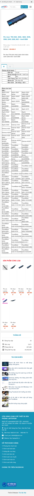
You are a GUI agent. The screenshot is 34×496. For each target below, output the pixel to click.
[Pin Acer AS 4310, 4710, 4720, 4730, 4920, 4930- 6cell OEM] (5, 302)
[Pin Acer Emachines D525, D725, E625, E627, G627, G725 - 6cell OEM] (21, 268)
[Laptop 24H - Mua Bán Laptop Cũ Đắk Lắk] (4, 6)
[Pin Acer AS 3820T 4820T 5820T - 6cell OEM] (13, 301)
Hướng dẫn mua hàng (9, 451)
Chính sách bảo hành (9, 448)
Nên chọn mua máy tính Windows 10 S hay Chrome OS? (20, 387)
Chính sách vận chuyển (9, 457)
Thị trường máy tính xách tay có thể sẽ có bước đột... (20, 373)
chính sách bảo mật (8, 454)
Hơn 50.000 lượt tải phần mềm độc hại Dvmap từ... (20, 383)
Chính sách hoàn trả (9, 459)
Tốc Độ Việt (22, 493)
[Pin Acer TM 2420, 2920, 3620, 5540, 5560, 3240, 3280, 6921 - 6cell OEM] (17, 19)
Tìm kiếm (25, 7)
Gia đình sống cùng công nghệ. (18, 403)
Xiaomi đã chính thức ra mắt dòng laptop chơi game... (20, 363)
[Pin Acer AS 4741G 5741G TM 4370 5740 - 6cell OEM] (13, 268)
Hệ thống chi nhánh (7, 1)
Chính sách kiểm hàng (9, 462)
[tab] (4, 66)
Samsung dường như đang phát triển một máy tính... (20, 378)
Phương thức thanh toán (10, 446)
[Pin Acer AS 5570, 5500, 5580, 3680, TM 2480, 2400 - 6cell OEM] (29, 267)
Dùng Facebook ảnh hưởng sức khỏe (20, 392)
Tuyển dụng (19, 1)
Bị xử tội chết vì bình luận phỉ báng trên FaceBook (20, 398)
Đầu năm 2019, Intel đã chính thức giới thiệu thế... (20, 369)
